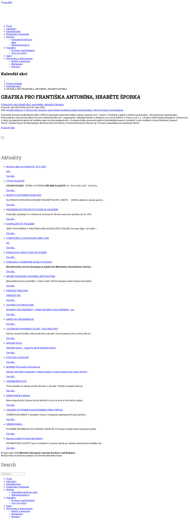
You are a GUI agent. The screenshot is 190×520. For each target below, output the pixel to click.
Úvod (9, 26)
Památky (11, 47)
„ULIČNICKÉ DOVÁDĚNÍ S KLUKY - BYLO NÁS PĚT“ (32, 328)
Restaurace (17, 64)
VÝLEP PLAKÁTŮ (15, 180)
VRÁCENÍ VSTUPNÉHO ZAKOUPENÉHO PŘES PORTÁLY (34, 409)
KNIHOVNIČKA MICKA (18, 395)
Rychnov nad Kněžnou (23, 50)
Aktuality (11, 28)
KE (7, 242)
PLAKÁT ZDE (8, 127)
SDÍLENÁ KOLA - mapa (18, 347)
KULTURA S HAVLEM (17, 357)
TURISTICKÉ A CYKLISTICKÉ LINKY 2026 (27, 238)
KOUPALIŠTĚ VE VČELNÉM (20, 223)
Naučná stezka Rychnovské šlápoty (24, 438)
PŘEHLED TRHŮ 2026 (17, 290)
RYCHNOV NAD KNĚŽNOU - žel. (58, 309)
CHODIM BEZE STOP (16, 381)
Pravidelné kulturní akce (24, 492)
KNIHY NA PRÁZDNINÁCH (20, 319)
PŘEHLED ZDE (13, 295)
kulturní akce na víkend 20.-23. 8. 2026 (26, 166)
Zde (8, 171)
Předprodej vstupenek (17, 34)
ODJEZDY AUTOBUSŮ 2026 (20, 305)
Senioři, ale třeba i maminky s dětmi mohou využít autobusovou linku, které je (46, 371)
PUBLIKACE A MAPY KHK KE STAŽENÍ (26, 252)
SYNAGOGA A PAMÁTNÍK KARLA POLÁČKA (29, 262)
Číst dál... (11, 176)
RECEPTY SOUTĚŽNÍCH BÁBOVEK (23, 195)
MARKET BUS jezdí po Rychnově (23, 367)
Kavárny (15, 66)
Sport (9, 55)
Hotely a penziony (20, 61)
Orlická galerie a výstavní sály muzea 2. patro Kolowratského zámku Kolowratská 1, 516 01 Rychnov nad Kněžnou (64, 110)
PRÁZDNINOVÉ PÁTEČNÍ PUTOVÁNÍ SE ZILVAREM (32, 209)
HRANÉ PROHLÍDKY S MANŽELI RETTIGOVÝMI (30, 276)
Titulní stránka (14, 83)
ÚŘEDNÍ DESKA (14, 424)
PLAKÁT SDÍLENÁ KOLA (43, 347)
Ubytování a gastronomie (19, 58)
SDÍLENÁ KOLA (14, 343)
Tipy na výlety (19, 53)
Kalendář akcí (13, 31)
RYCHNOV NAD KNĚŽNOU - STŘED (24, 309)
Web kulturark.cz (20, 45)
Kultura (10, 36)
